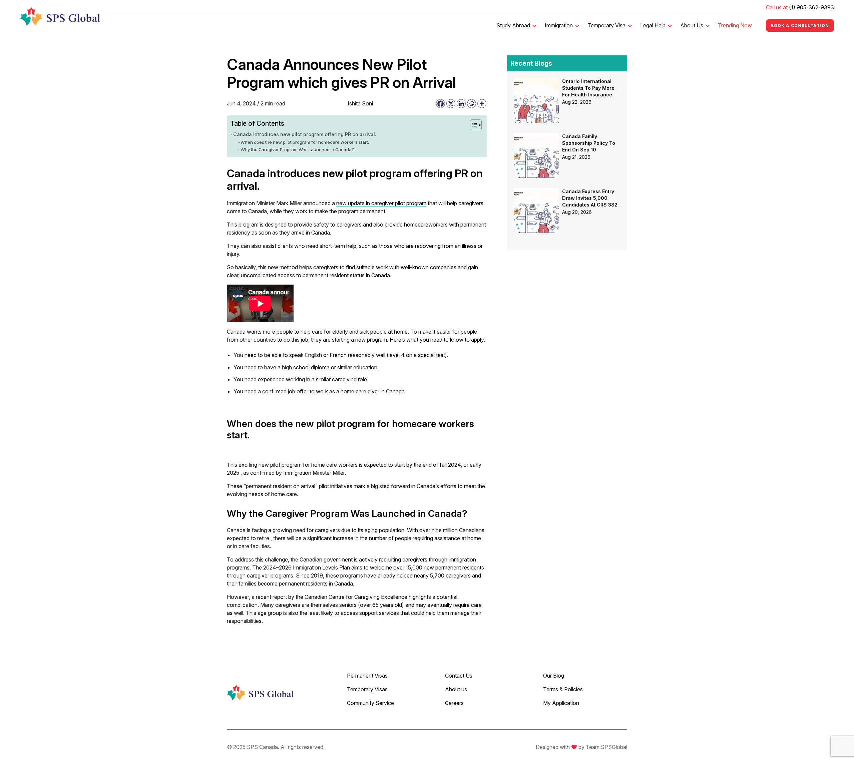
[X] (450, 103)
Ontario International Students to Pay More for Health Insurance (588, 87)
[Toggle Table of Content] (472, 124)
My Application (561, 703)
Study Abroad (513, 25)
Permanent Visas (367, 675)
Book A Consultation (800, 25)
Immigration (559, 25)
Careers (454, 703)
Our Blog (553, 675)
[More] (481, 103)
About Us (691, 25)
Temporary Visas (367, 689)
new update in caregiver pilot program (381, 203)
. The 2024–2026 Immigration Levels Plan (300, 567)
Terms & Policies (563, 689)
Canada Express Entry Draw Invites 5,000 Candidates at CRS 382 (589, 197)
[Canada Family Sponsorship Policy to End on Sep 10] (536, 137)
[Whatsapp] (471, 103)
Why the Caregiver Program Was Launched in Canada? (297, 149)
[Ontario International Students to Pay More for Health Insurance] (536, 82)
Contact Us (458, 675)
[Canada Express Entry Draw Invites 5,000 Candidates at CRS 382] (536, 192)
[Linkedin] (461, 103)
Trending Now (735, 25)
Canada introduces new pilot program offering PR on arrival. (304, 134)
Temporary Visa (606, 25)
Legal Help (653, 25)
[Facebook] (440, 103)
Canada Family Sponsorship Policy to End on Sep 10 (588, 142)
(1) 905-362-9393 (811, 7)
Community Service (370, 703)
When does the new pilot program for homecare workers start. (305, 142)
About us (456, 689)
